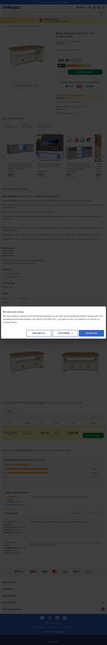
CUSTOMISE (64, 333)
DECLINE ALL (38, 333)
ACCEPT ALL (91, 333)
